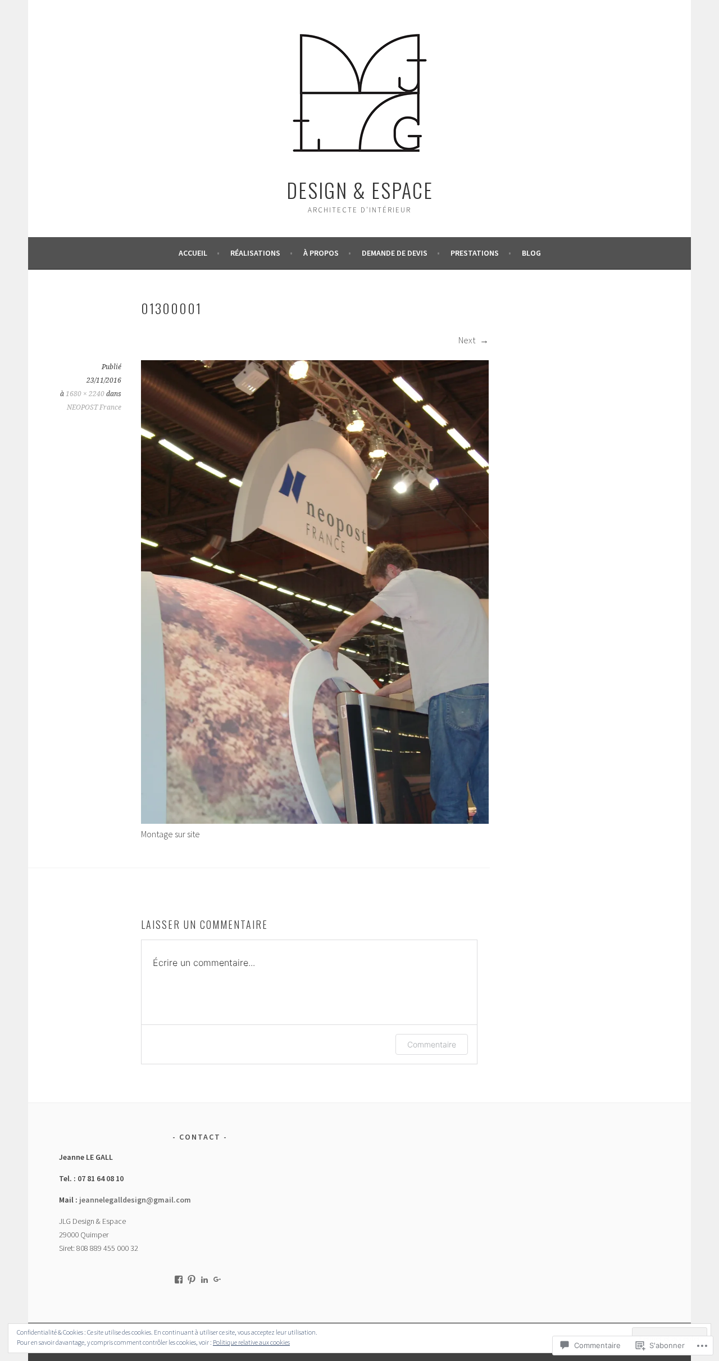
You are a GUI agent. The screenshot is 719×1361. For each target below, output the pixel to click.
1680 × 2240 (85, 394)
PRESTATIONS (474, 253)
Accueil (193, 253)
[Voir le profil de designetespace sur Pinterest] (191, 1279)
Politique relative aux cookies (251, 1342)
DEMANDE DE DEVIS (394, 253)
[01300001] (315, 820)
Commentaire (431, 1044)
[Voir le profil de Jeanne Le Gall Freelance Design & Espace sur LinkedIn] (204, 1279)
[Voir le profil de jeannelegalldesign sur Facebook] (178, 1279)
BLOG (531, 253)
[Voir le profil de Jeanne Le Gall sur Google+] (217, 1279)
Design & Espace (359, 190)
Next (467, 340)
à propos (321, 253)
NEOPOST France (94, 407)
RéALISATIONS (255, 253)
